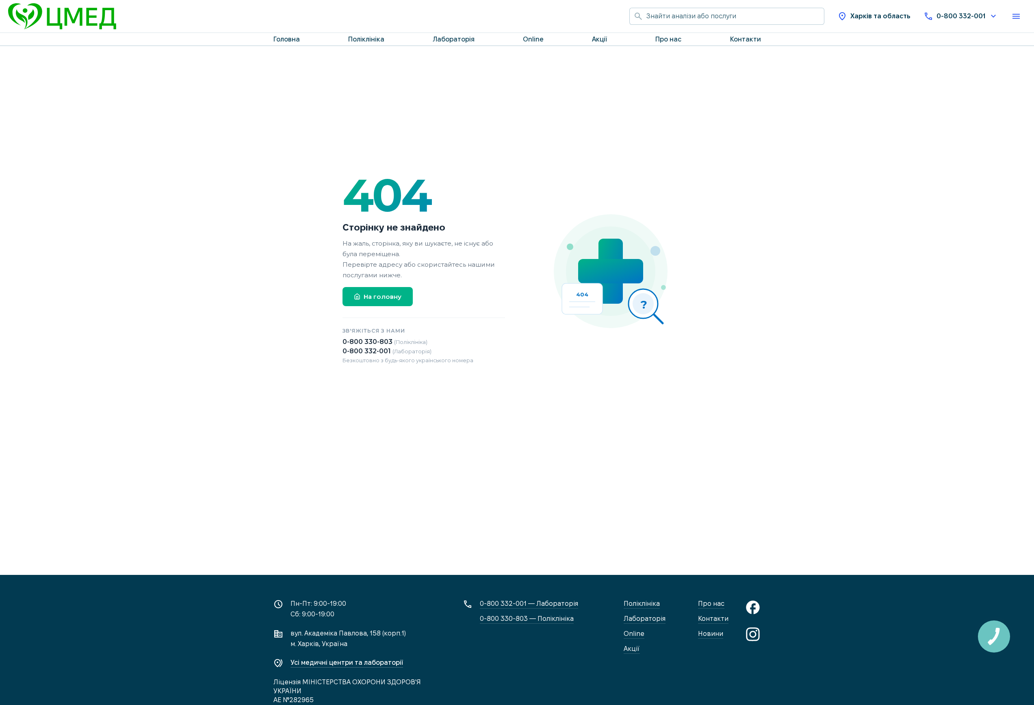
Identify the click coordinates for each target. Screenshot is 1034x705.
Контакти (745, 39)
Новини (710, 633)
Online (533, 39)
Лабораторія (454, 39)
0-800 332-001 (960, 16)
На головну (382, 296)
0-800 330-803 (384, 342)
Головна (286, 39)
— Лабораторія (529, 603)
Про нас (668, 39)
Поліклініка (366, 39)
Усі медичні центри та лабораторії (346, 662)
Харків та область (880, 16)
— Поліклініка (527, 618)
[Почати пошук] (637, 16)
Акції (599, 39)
